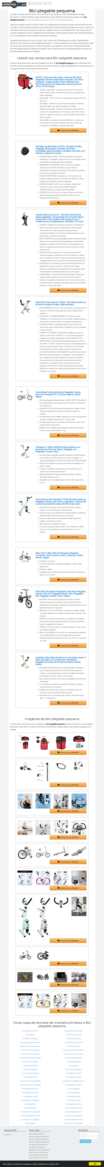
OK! (94, 1164)
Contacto (7, 1135)
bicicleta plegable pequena (62, 20)
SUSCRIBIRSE (85, 1141)
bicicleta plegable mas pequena (37, 20)
